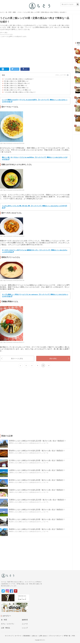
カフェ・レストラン (7, 624)
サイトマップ (9, 635)
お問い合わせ (43, 635)
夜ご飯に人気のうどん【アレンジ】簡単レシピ (17, 90)
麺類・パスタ (17, 12)
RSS (73, 635)
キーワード (18, 635)
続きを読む (53, 358)
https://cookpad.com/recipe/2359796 (13, 280)
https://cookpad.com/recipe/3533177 (13, 342)
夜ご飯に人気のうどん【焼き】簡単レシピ (16, 87)
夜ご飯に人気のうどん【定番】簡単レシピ (16, 81)
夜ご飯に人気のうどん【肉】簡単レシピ (15, 85)
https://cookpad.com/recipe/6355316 (13, 236)
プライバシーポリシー (55, 635)
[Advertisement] (35, 52)
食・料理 (8, 12)
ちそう (2, 12)
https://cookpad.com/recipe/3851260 (13, 190)
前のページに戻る (17, 358)
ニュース (25, 624)
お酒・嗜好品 (5, 628)
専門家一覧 (67, 635)
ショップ (25, 628)
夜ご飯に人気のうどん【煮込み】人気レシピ (17, 83)
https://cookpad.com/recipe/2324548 (13, 143)
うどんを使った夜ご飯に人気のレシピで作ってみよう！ (20, 92)
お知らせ (34, 635)
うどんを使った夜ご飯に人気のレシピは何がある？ (19, 79)
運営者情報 (26, 635)
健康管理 (25, 620)
